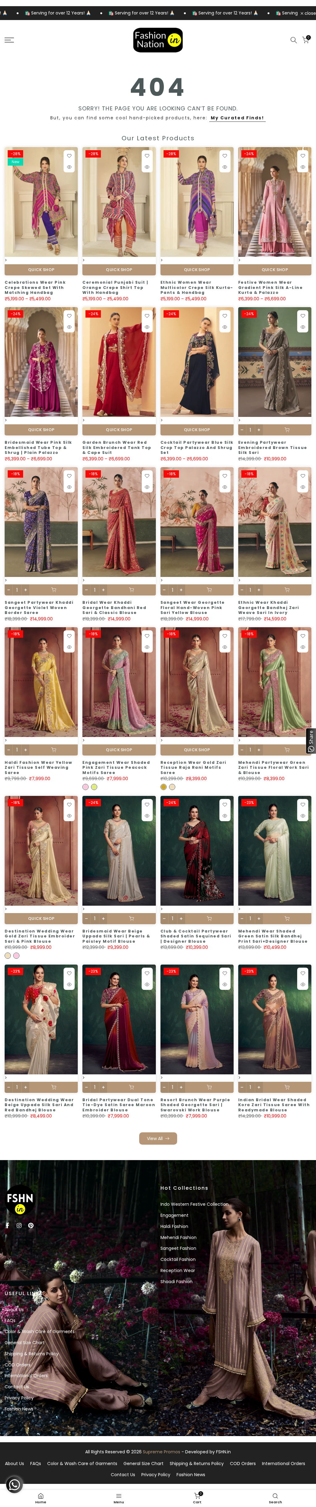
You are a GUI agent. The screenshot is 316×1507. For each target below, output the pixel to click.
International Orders (26, 1376)
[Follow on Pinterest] (31, 1225)
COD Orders (18, 1365)
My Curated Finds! (237, 118)
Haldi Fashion (174, 1226)
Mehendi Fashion (178, 1237)
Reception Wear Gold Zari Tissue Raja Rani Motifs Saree (193, 767)
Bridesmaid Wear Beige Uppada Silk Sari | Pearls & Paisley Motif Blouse (116, 936)
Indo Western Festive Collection (194, 1204)
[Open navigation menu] (53, 40)
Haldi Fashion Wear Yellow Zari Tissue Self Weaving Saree (39, 767)
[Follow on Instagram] (19, 1225)
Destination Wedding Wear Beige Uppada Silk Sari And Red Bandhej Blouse (39, 1105)
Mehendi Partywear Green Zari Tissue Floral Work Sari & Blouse (273, 767)
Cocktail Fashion (178, 1259)
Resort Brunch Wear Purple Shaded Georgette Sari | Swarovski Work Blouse (195, 1105)
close (309, 13)
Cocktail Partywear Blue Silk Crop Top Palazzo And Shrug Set (197, 447)
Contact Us (17, 1387)
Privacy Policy (19, 1398)
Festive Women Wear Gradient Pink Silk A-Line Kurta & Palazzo (270, 287)
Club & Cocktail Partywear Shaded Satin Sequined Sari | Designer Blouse (195, 936)
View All (155, 1138)
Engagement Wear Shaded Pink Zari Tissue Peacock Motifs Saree (116, 767)
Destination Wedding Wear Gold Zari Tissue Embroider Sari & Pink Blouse (40, 936)
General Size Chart (25, 1343)
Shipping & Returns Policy (32, 1354)
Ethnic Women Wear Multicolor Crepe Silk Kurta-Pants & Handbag (196, 287)
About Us (14, 1310)
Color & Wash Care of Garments (40, 1331)
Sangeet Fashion (178, 1248)
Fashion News (19, 1409)
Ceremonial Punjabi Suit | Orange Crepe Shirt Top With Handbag (115, 287)
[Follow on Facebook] (7, 1225)
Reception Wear (177, 1270)
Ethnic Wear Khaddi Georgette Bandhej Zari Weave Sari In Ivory (268, 607)
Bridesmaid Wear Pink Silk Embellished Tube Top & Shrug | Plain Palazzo (38, 447)
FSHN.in (223, 1452)
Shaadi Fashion (176, 1281)
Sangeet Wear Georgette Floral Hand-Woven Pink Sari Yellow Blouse (192, 607)
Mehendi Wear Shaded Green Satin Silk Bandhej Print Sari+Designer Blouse (273, 936)
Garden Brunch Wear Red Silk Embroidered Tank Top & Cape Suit (117, 447)
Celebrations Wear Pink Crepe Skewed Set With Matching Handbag (35, 287)
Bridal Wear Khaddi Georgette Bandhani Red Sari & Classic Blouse (114, 607)
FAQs (10, 1320)
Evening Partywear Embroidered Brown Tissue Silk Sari (272, 447)
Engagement (174, 1215)
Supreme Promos (161, 1452)
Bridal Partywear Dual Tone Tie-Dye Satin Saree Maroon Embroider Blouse (118, 1105)
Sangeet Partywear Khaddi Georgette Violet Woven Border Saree (39, 607)
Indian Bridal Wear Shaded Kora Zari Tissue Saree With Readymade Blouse (274, 1105)
